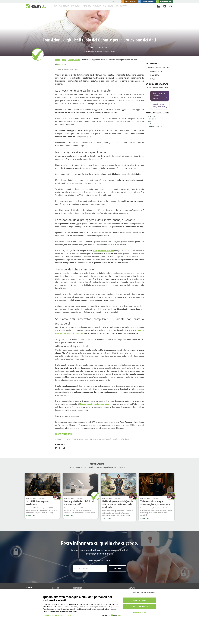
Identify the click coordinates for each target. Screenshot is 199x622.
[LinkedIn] (158, 6)
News (152, 79)
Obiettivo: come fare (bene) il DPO (159, 105)
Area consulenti (130, 1)
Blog (104, 6)
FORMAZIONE (152, 116)
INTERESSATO (152, 119)
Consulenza (87, 6)
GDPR (149, 121)
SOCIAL (150, 124)
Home (55, 6)
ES (118, 1)
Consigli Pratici (74, 59)
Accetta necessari (139, 606)
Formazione (97, 6)
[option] (42, 496)
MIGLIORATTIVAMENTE (155, 126)
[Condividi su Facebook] (56, 448)
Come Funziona (64, 6)
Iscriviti (117, 568)
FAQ (117, 6)
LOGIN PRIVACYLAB (165, 1)
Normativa (154, 75)
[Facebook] (164, 6)
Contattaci (123, 6)
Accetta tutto (139, 600)
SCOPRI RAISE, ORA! (63, 434)
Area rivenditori (148, 1)
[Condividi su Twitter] (64, 448)
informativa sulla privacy (99, 560)
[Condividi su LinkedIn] (60, 448)
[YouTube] (170, 6)
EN (113, 1)
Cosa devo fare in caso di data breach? (159, 95)
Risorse (110, 6)
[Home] (36, 6)
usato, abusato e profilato (103, 251)
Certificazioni (75, 6)
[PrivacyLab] (115, 615)
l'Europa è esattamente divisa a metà (95, 404)
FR (116, 1)
